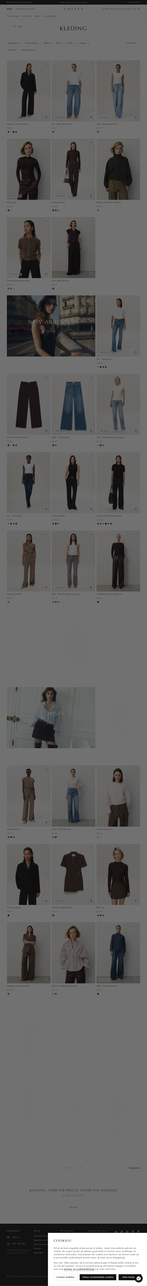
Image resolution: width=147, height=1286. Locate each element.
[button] (139, 1278)
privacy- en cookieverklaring (79, 1269)
